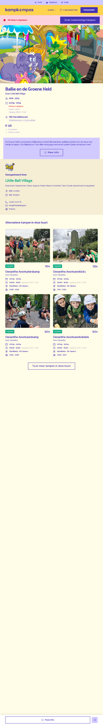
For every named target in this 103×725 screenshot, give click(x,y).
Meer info (53, 152)
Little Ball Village (17, 93)
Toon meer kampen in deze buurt (51, 366)
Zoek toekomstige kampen (80, 20)
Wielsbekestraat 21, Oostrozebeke (22, 120)
